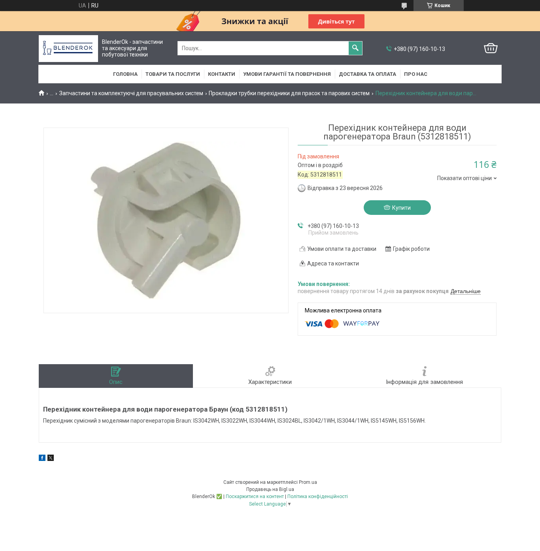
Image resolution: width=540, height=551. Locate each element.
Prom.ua (308, 482)
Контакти (221, 74)
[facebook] (42, 459)
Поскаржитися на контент (255, 496)
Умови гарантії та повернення (287, 74)
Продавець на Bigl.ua (270, 489)
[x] (50, 459)
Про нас (415, 74)
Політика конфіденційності (317, 496)
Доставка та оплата (367, 74)
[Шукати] (355, 48)
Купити (401, 208)
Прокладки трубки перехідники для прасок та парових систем (289, 93)
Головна (125, 74)
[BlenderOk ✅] (68, 48)
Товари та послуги (172, 74)
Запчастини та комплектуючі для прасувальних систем (131, 93)
